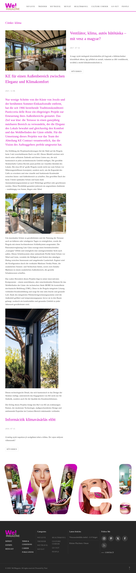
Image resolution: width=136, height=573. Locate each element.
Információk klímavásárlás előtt (30, 419)
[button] (129, 568)
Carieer (25, 548)
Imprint (8, 541)
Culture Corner (56, 542)
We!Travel (42, 545)
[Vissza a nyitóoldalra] (12, 6)
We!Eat (67, 6)
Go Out (115, 6)
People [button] (125, 6)
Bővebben (76, 71)
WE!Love (41, 537)
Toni (45, 568)
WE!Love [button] (30, 6)
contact (109, 552)
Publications (28, 552)
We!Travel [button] (55, 6)
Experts (8, 545)
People (55, 552)
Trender (41, 541)
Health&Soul (81, 6)
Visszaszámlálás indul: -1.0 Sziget (83, 537)
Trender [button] (42, 6)
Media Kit (9, 549)
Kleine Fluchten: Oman (79, 543)
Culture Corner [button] (99, 6)
